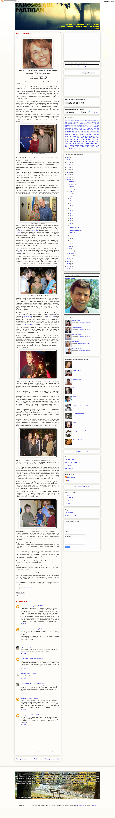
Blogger (94, 805)
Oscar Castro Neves (27, 316)
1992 (93, 140)
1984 (97, 138)
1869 (81, 123)
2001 (93, 142)
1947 (72, 133)
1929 (89, 130)
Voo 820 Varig (69, 500)
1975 (97, 136)
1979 (77, 138)
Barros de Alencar (78, 362)
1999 (85, 142)
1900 (81, 126)
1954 (94, 133)
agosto (71, 191)
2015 (87, 146)
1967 (69, 136)
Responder (23, 623)
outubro (71, 186)
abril (70, 248)
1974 (94, 136)
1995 (70, 142)
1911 (75, 128)
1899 (78, 126)
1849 (92, 122)
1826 (72, 122)
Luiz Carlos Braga (77, 334)
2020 (75, 149)
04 (71, 238)
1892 (92, 125)
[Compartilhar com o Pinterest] (24, 593)
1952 (88, 133)
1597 (71, 120)
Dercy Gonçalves (77, 439)
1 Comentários (81, 343)
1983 (93, 138)
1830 (74, 122)
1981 (85, 138)
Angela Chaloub (24, 647)
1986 (70, 140)
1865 (74, 123)
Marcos (69, 480)
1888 (80, 125)
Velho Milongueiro (76, 348)
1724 (81, 120)
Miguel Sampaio (24, 588)
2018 (66, 149)
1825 (69, 122)
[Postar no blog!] (19, 593)
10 (71, 223)
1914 (83, 128)
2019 (71, 148)
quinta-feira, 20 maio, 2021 (32, 715)
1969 (76, 136)
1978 (73, 138)
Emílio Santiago (51, 316)
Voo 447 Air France (70, 498)
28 (71, 198)
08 (71, 225)
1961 (83, 134)
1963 (90, 134)
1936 (76, 131)
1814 (98, 120)
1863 (71, 123)
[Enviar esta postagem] (17, 595)
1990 (85, 140)
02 (71, 240)
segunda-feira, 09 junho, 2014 (34, 629)
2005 (74, 144)
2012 (72, 146)
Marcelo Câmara (24, 683)
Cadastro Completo (70, 459)
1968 (73, 136)
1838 (88, 122)
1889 (83, 125)
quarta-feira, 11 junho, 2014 (37, 647)
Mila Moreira (75, 341)
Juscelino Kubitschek (78, 413)
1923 (75, 130)
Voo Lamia (68, 503)
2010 (97, 144)
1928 (86, 130)
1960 (80, 134)
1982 (89, 138)
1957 (69, 134)
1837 (85, 122)
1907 (97, 126)
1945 (66, 133)
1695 (76, 120)
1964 (94, 134)
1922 (72, 130)
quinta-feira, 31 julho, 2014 (37, 683)
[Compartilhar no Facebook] (22, 593)
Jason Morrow (80, 805)
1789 (86, 120)
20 (71, 208)
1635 (73, 120)
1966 (66, 136)
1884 (75, 125)
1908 (66, 128)
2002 (97, 142)
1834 (80, 122)
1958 (73, 134)
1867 (78, 123)
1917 (91, 128)
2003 (66, 144)
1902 (87, 126)
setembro (71, 189)
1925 (81, 130)
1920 (66, 130)
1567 (69, 120)
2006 (78, 144)
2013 (77, 146)
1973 (90, 136)
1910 (72, 128)
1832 (77, 122)
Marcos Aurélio (71, 477)
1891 (89, 125)
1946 (69, 133)
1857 (66, 123)
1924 (78, 130)
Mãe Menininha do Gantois (80, 405)
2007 (82, 144)
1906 (94, 126)
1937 (78, 131)
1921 (69, 130)
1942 (91, 131)
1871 (83, 123)
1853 (95, 122)
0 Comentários (82, 329)
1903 (89, 126)
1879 (98, 123)
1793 (90, 120)
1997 (78, 142)
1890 (86, 125)
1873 (86, 123)
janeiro (71, 256)
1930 (92, 130)
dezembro (72, 181)
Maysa (74, 422)
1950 (82, 133)
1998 (82, 142)
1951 (85, 133)
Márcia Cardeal (76, 320)
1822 (66, 122)
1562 (66, 120)
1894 (97, 125)
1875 (92, 123)
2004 (70, 144)
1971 (83, 136)
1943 (94, 131)
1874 (89, 123)
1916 (89, 128)
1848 (90, 122)
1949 (79, 133)
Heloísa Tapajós (74, 227)
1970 (79, 136)
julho (70, 194)
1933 (66, 131)
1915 (86, 128)
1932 (97, 130)
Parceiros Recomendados (72, 462)
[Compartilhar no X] (20, 593)
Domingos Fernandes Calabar (81, 431)
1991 (89, 140)
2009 (91, 144)
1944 (97, 131)
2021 (79, 149)
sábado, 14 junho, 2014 (33, 673)
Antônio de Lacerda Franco (77, 230)
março (71, 251)
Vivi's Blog (23, 673)
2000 (89, 142)
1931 (95, 130)
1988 (78, 140)
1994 (66, 142)
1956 (66, 134)
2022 (68, 160)
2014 (82, 146)
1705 (78, 120)
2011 (67, 146)
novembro (72, 184)
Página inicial (38, 759)
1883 (72, 125)
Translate (95, 112)
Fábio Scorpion (77, 379)
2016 (92, 146)
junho (70, 196)
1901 (84, 126)
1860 (69, 123)
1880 (66, 125)
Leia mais (88, 322)
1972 (86, 136)
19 (71, 210)
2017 (97, 146)
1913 (80, 128)
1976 (66, 138)
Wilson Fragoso (77, 388)
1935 (73, 131)
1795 (93, 120)
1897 (72, 126)
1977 (70, 138)
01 (71, 243)
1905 (92, 126)
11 (71, 220)
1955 (97, 133)
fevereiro (71, 253)
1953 (91, 133)
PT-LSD (67, 495)
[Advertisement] (82, 45)
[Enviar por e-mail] (17, 593)
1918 (94, 128)
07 (71, 235)
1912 (77, 128)
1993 (97, 140)
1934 (69, 131)
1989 (82, 140)
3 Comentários (82, 350)
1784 (83, 120)
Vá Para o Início (69, 468)
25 (71, 201)
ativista (22, 715)
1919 (97, 128)
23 (71, 203)
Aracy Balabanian (77, 327)
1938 (81, 131)
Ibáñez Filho (76, 396)
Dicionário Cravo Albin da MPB (25, 587)
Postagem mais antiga (52, 759)
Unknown (23, 629)
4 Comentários (82, 322)
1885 (78, 125)
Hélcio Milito (73, 232)
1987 (74, 140)
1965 (97, 134)
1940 (88, 131)
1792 (88, 120)
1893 (95, 125)
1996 (74, 142)
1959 (76, 134)
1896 (69, 126)
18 (71, 213)
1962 (87, 134)
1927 (83, 130)
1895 (66, 126)
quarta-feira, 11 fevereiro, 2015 (34, 698)
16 (71, 215)
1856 (98, 122)
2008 (86, 144)
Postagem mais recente (23, 759)
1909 (69, 128)
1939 (85, 131)
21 (71, 206)
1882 (69, 125)
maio (70, 246)
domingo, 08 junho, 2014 (36, 606)
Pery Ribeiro (34, 230)
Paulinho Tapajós (20, 251)
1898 (75, 126)
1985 (66, 140)
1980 (81, 138)
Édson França (70, 278)
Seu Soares (68, 465)
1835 (82, 122)
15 (71, 218)
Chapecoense (69, 512)
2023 (68, 157)
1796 (95, 120)
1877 (95, 123)
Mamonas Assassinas (71, 515)
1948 (75, 133)
